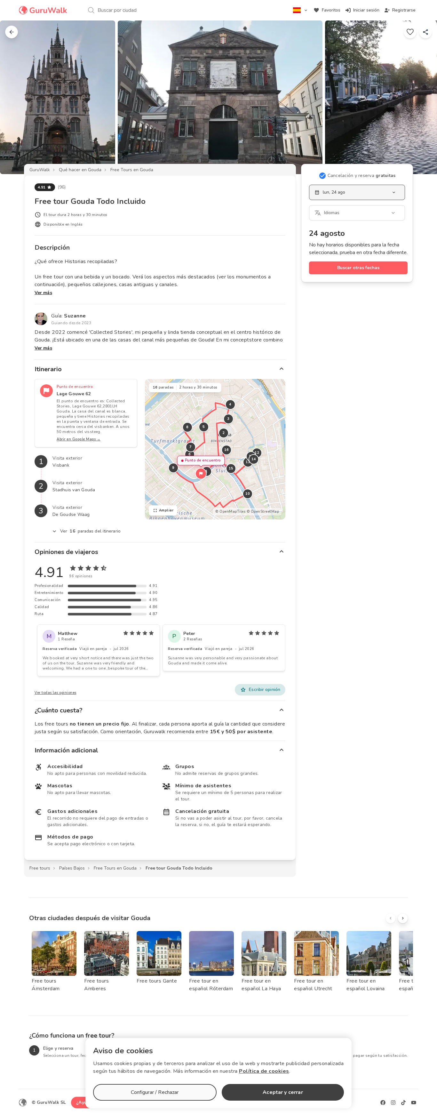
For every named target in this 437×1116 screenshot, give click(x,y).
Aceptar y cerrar (283, 1092)
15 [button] (230, 468)
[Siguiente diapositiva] (422, 97)
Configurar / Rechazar (155, 1092)
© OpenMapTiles (230, 511)
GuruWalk (39, 170)
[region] (215, 449)
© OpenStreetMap (263, 511)
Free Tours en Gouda (131, 170)
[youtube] (413, 1102)
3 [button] (228, 418)
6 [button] (189, 454)
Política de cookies (264, 1071)
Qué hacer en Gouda (80, 170)
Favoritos (331, 10)
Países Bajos (72, 868)
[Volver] (11, 32)
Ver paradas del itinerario (90, 531)
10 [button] (247, 493)
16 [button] (226, 449)
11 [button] (247, 462)
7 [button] (190, 447)
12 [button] (256, 452)
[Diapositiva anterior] (15, 97)
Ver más (43, 293)
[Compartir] (425, 32)
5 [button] (204, 426)
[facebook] (382, 1102)
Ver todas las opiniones (55, 692)
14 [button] (253, 459)
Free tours (39, 868)
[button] (201, 473)
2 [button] (223, 432)
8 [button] (187, 427)
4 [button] (230, 404)
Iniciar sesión (366, 10)
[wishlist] (410, 32)
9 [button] (173, 467)
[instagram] (393, 1102)
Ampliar (166, 510)
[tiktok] (403, 1102)
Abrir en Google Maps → (78, 439)
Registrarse (404, 10)
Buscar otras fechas (358, 268)
